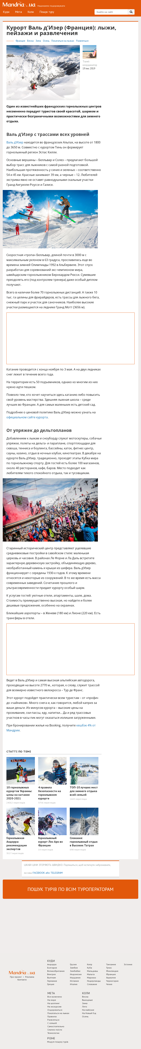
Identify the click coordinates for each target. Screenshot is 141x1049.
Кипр (89, 964)
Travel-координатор (90, 63)
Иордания (75, 977)
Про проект (16, 976)
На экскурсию (54, 1006)
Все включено (54, 996)
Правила (52, 1016)
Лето (84, 1006)
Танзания (111, 964)
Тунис (109, 967)
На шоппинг (53, 1003)
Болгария (52, 967)
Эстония (128, 964)
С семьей (52, 1023)
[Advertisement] (70, 338)
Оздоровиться (54, 1009)
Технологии (53, 1033)
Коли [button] (86, 993)
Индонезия (76, 974)
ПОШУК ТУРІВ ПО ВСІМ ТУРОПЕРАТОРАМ (70, 889)
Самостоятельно (55, 1026)
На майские (88, 1009)
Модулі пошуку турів (57, 1041)
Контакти (22, 979)
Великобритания (55, 971)
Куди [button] (51, 961)
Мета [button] (51, 993)
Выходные (87, 1000)
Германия (52, 980)
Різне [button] (51, 1038)
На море (51, 1000)
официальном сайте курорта (27, 417)
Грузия (73, 964)
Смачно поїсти (54, 1029)
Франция (21, 40)
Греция (50, 984)
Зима (38, 40)
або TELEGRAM (54, 872)
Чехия (109, 984)
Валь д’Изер (14, 142)
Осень (46, 40)
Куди (6, 12)
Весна (30, 40)
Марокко (91, 977)
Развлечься (82, 40)
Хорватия (111, 977)
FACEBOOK (39, 872)
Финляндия (112, 971)
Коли (31, 12)
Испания (74, 980)
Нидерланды (94, 980)
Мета (18, 12)
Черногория (112, 980)
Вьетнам (51, 977)
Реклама (29, 976)
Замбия (74, 967)
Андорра (51, 964)
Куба (89, 967)
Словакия (92, 984)
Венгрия (51, 974)
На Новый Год (89, 1013)
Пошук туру (46, 12)
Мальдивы (92, 971)
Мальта (91, 974)
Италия (73, 984)
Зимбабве (75, 971)
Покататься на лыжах (63, 40)
